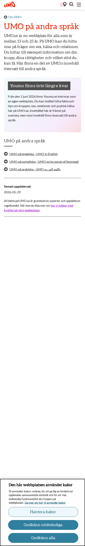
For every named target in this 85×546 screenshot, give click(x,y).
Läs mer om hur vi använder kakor (45, 503)
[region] (42, 512)
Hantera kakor (43, 512)
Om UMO (14, 17)
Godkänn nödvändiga (43, 525)
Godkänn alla (43, 538)
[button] (71, 4)
